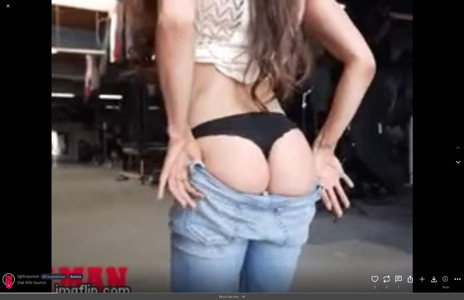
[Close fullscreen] (8, 6)
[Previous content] (458, 147)
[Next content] (458, 162)
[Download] (434, 279)
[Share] (410, 279)
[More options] (457, 279)
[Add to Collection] (422, 279)
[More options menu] (459, 3)
